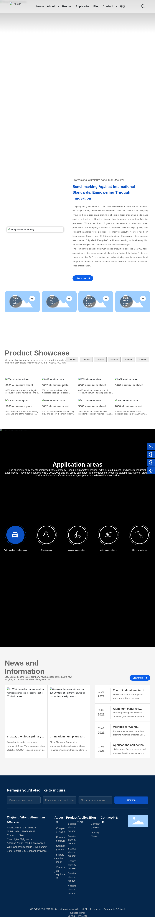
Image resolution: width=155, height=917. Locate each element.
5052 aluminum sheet (55, 406)
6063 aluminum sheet (92, 385)
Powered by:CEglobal (114, 909)
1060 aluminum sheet (128, 406)
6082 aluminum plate (55, 385)
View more (81, 278)
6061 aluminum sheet (19, 385)
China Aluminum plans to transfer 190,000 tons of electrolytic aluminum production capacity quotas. (68, 737)
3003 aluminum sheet (92, 406)
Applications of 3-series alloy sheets (128, 745)
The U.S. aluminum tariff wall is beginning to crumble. (128, 691)
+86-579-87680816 (25, 827)
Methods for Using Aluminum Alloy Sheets (128, 727)
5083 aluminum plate (18, 406)
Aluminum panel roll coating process (126, 709)
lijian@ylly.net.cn (23, 839)
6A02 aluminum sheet (129, 385)
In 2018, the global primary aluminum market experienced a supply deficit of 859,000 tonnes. (25, 737)
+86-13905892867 (25, 831)
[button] (17, 156)
